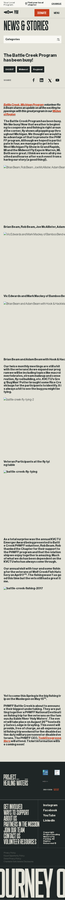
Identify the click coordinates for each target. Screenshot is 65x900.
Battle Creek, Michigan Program (24, 104)
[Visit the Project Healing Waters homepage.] (11, 12)
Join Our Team (14, 832)
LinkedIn (49, 820)
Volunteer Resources (20, 843)
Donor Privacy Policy (12, 858)
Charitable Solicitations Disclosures (18, 861)
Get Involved (13, 808)
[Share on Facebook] (34, 80)
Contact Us (12, 837)
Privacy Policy (10, 853)
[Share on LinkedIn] (42, 80)
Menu (57, 12)
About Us (10, 820)
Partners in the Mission (22, 826)
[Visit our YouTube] (57, 80)
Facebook (50, 810)
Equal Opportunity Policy (14, 856)
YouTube (49, 815)
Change (56, 3)
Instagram (50, 805)
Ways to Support (16, 814)
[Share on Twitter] (49, 80)
